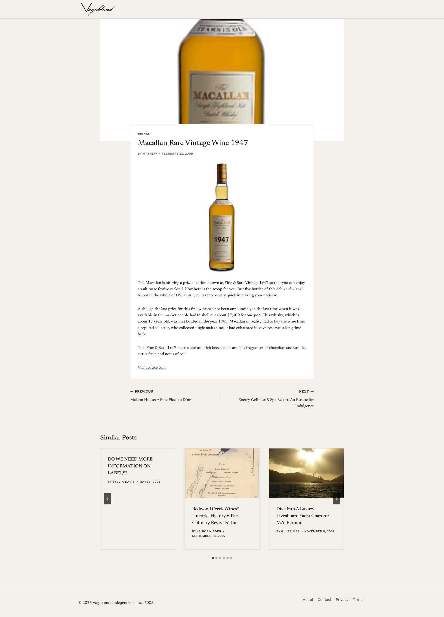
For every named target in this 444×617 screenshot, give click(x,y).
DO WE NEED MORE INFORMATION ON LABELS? (130, 466)
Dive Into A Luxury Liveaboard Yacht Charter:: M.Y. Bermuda (302, 516)
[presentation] (222, 473)
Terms (358, 600)
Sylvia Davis (124, 481)
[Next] (336, 498)
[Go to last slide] (107, 498)
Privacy (342, 600)
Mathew (150, 153)
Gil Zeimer (290, 531)
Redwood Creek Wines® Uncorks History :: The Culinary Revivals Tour (216, 516)
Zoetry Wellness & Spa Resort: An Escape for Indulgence (276, 399)
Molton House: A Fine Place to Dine (160, 396)
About (308, 600)
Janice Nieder (209, 531)
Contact (324, 600)
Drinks (144, 133)
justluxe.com (155, 368)
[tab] (213, 558)
